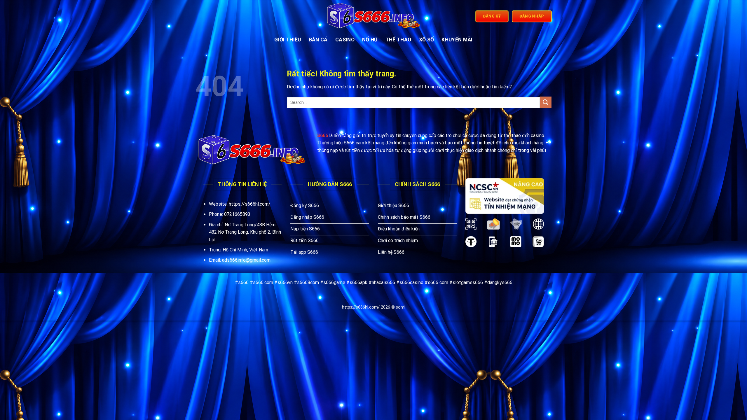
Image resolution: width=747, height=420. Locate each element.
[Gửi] (545, 102)
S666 (322, 135)
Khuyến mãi (457, 40)
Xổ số (426, 40)
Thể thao (398, 40)
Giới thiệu (287, 40)
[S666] (373, 16)
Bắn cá (318, 40)
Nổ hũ (370, 40)
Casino (345, 40)
